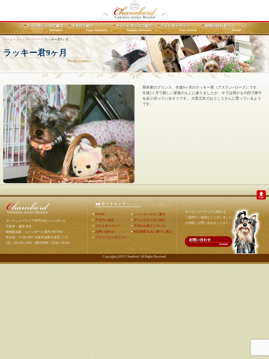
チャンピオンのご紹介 (149, 220)
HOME (100, 214)
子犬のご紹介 (104, 220)
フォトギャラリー (108, 226)
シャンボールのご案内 (149, 214)
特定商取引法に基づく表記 (152, 231)
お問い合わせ (104, 231)
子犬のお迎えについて (149, 226)
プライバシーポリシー (111, 237)
